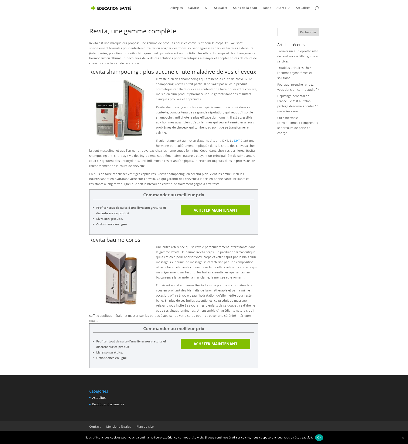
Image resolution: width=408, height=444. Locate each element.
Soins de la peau (245, 8)
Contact (95, 426)
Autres (281, 8)
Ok (319, 437)
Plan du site (145, 426)
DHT (237, 141)
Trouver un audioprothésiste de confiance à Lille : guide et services (298, 56)
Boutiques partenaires (108, 404)
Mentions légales (118, 426)
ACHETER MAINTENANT (215, 210)
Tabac (266, 8)
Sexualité (221, 8)
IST (206, 8)
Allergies (176, 8)
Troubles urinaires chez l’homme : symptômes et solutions (294, 73)
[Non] (403, 438)
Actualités (303, 8)
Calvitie (193, 8)
